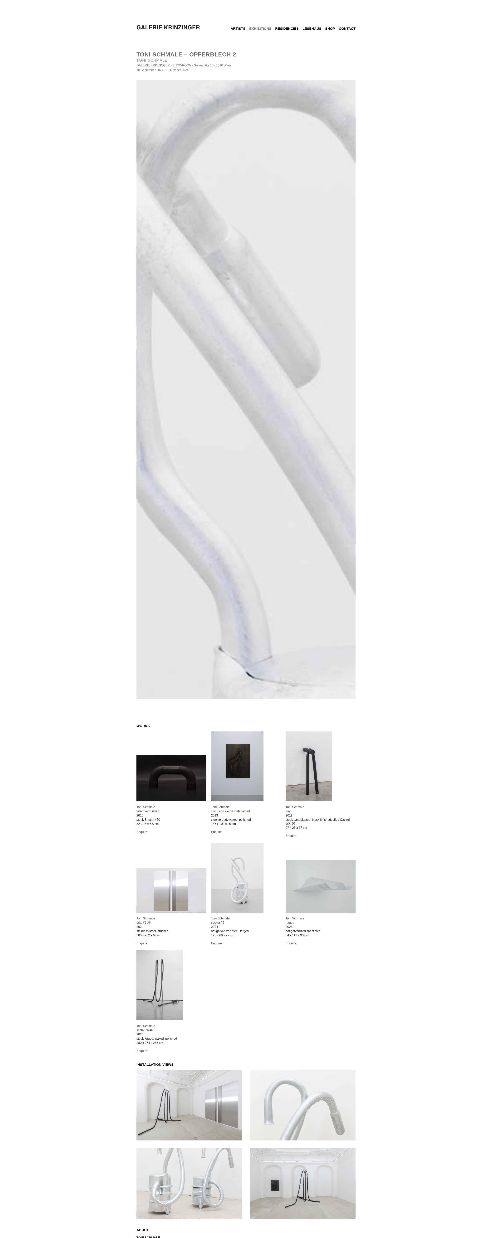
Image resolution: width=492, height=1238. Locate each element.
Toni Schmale (151, 60)
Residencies (287, 29)
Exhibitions (260, 29)
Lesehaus (312, 29)
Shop (330, 29)
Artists (238, 29)
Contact (347, 29)
